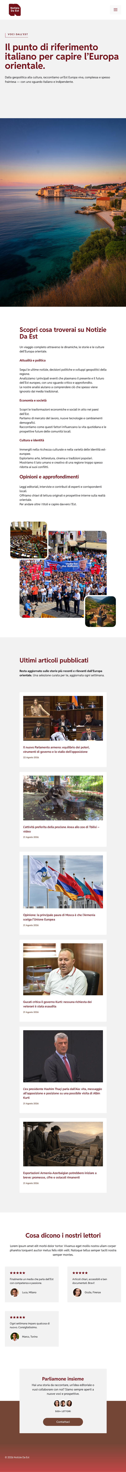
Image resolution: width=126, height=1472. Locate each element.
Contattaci (63, 1422)
